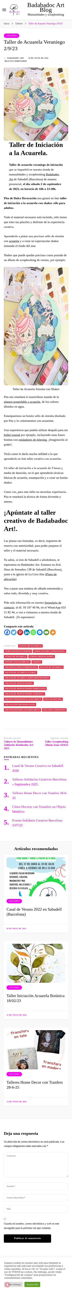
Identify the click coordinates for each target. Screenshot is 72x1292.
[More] (53, 632)
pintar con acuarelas (17, 662)
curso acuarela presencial (49, 651)
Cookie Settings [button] (13, 1284)
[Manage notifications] (7, 1284)
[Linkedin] (27, 632)
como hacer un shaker (18, 651)
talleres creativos (54, 710)
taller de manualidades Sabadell (24, 694)
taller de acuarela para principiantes (27, 678)
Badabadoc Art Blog (45, 7)
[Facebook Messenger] (40, 632)
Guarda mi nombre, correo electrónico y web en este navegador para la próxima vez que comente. (31, 1225)
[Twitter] (14, 632)
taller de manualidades (19, 683)
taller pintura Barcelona (20, 704)
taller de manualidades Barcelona (25, 688)
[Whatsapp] (33, 632)
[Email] (46, 632)
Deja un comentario (16, 61)
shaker (37, 662)
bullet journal (12, 435)
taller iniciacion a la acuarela (23, 699)
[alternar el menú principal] (4, 10)
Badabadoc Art (15, 58)
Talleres (11, 35)
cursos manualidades (41, 656)
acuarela (14, 241)
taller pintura (53, 699)
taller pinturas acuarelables (22, 710)
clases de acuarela (30, 646)
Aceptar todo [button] (32, 1284)
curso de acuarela (15, 656)
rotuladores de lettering (33, 439)
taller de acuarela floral (20, 672)
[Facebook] (7, 632)
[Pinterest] (20, 632)
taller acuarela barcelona (21, 667)
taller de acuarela (51, 667)
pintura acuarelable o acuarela (22, 401)
